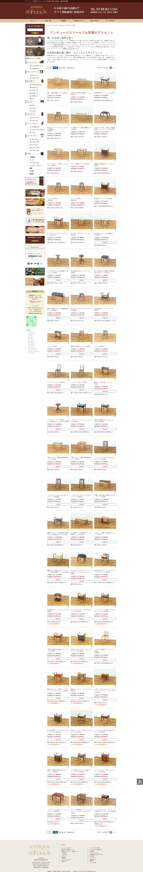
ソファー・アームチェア (37, 129)
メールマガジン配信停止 (95, 849)
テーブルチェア (34, 68)
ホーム (33, 20)
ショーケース (34, 117)
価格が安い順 (62, 67)
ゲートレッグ (34, 144)
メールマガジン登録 (94, 848)
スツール (32, 132)
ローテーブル (34, 139)
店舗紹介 (63, 858)
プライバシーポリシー (95, 852)
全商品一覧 (64, 861)
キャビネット (34, 87)
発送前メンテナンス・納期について (70, 851)
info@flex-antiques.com (35, 313)
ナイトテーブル (34, 162)
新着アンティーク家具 (33, 58)
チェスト (32, 105)
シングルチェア (34, 127)
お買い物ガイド (79, 20)
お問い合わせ (94, 20)
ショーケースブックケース (31, 114)
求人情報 (92, 856)
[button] (115, 67)
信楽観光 (92, 861)
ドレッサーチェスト (30, 101)
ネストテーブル (34, 147)
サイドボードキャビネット (31, 81)
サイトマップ (93, 857)
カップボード (34, 96)
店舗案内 (64, 20)
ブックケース (34, 120)
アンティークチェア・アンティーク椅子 (64, 25)
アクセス (63, 856)
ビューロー (33, 108)
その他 (29, 153)
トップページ (49, 25)
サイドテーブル (31, 135)
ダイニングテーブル (33, 71)
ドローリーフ (34, 75)
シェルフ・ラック (35, 165)
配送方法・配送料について (67, 849)
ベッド (32, 160)
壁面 (31, 168)
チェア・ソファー (32, 123)
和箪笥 (32, 174)
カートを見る (110, 20)
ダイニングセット (32, 62)
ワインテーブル (34, 150)
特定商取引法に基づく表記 (96, 854)
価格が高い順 (70, 67)
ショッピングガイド (66, 848)
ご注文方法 (64, 854)
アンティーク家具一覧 (48, 20)
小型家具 (32, 157)
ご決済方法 (64, 853)
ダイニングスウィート (36, 65)
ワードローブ (34, 90)
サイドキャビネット (36, 84)
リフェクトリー (34, 78)
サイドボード (34, 93)
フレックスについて (66, 859)
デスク (32, 98)
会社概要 (92, 851)
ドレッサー (33, 111)
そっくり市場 (93, 862)
